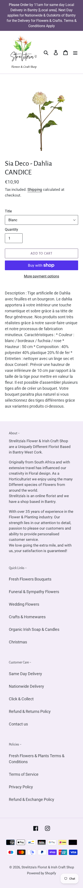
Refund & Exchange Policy (31, 799)
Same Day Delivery (25, 673)
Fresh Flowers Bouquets (30, 579)
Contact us (18, 724)
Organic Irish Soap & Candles (34, 629)
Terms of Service (24, 774)
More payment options (41, 276)
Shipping (34, 189)
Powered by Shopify (41, 873)
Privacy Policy (21, 787)
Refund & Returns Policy (30, 711)
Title (8, 211)
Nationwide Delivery (26, 686)
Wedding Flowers (24, 604)
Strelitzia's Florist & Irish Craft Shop (47, 867)
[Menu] (75, 52)
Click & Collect (21, 699)
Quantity (11, 229)
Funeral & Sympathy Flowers (34, 591)
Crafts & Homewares (27, 616)
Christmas (18, 642)
